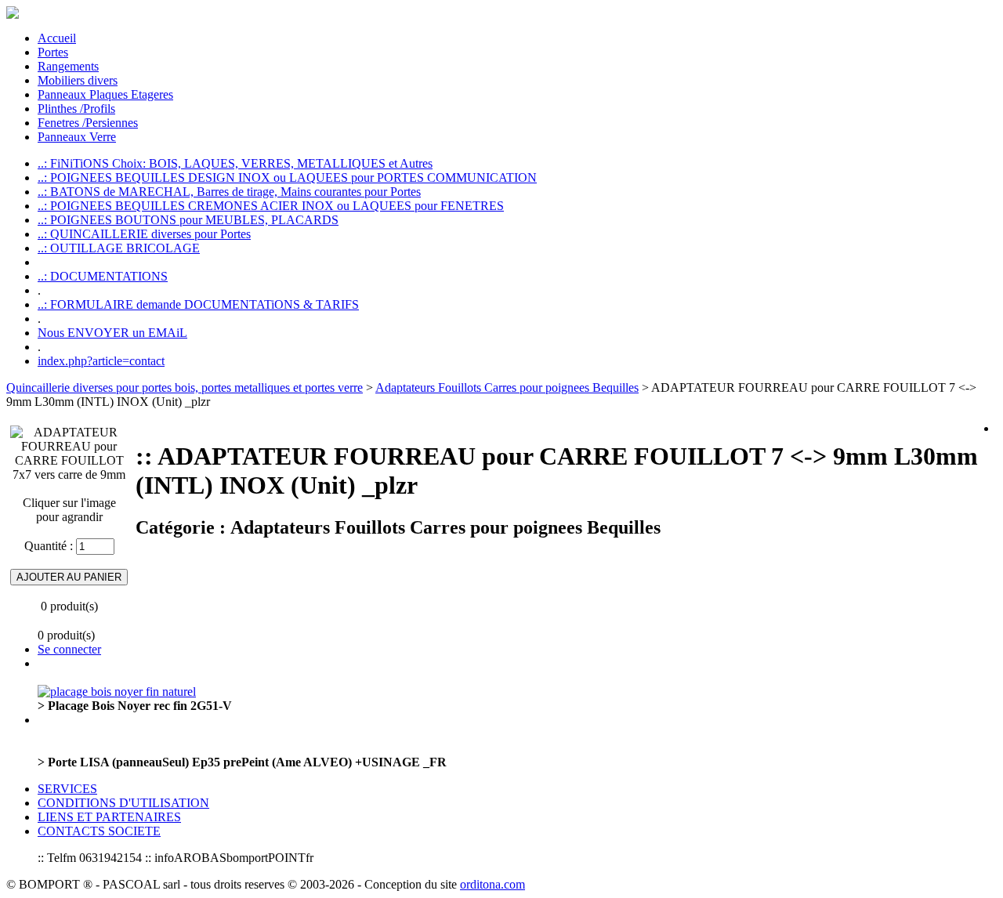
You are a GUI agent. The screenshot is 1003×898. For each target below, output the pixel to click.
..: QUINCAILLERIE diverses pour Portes (144, 234)
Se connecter (69, 649)
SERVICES (67, 788)
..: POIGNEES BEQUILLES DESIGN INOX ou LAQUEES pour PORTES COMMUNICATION (287, 177)
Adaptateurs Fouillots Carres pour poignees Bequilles (507, 387)
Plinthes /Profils (76, 108)
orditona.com (492, 884)
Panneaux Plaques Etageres (105, 94)
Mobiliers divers (78, 80)
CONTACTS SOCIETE (99, 831)
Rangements (68, 66)
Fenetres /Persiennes (88, 122)
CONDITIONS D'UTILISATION (123, 802)
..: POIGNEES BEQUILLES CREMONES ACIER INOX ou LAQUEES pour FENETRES (271, 205)
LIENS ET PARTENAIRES (109, 817)
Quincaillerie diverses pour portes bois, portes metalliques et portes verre (184, 387)
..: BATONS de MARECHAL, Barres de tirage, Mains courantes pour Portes (229, 191)
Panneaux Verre (77, 136)
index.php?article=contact (101, 361)
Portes (53, 52)
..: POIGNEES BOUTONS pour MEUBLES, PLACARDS (188, 219)
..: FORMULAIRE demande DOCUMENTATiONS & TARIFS (198, 304)
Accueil (57, 38)
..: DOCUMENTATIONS (103, 276)
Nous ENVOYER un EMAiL (112, 332)
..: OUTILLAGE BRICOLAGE (119, 248)
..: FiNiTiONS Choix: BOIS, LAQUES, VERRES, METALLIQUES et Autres (235, 163)
